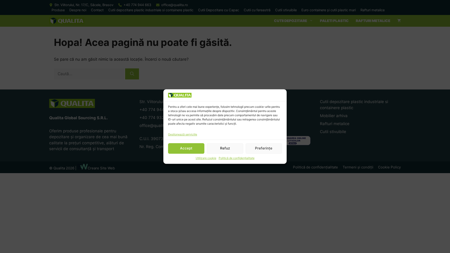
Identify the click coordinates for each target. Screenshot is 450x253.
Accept (186, 148)
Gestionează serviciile (182, 134)
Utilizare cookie (206, 158)
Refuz (225, 148)
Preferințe (263, 148)
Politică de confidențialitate (237, 158)
